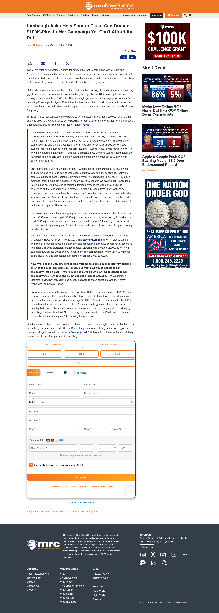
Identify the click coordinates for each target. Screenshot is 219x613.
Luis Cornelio (148, 170)
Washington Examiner (96, 239)
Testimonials (129, 15)
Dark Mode (142, 15)
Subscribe (156, 15)
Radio (97, 511)
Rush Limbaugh (41, 511)
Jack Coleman (35, 45)
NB (28, 511)
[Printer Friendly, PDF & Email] (43, 64)
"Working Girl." (79, 332)
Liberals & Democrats (80, 511)
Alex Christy (148, 119)
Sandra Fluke (59, 511)
